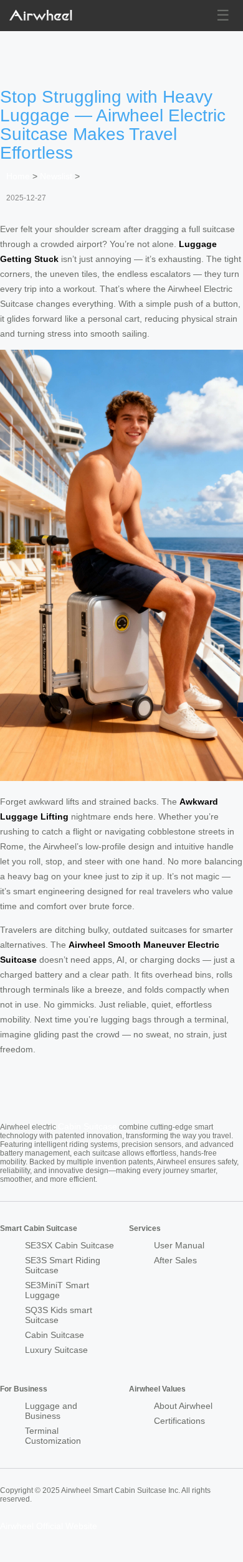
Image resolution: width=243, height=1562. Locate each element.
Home (18, 176)
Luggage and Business (51, 1411)
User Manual (179, 1245)
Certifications (179, 1421)
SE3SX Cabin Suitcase (69, 1245)
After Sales (175, 1260)
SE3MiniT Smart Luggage (57, 1290)
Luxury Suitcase (56, 1350)
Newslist (56, 176)
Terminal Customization (53, 1436)
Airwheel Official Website (48, 1526)
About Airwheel (183, 1406)
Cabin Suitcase (87, 1126)
